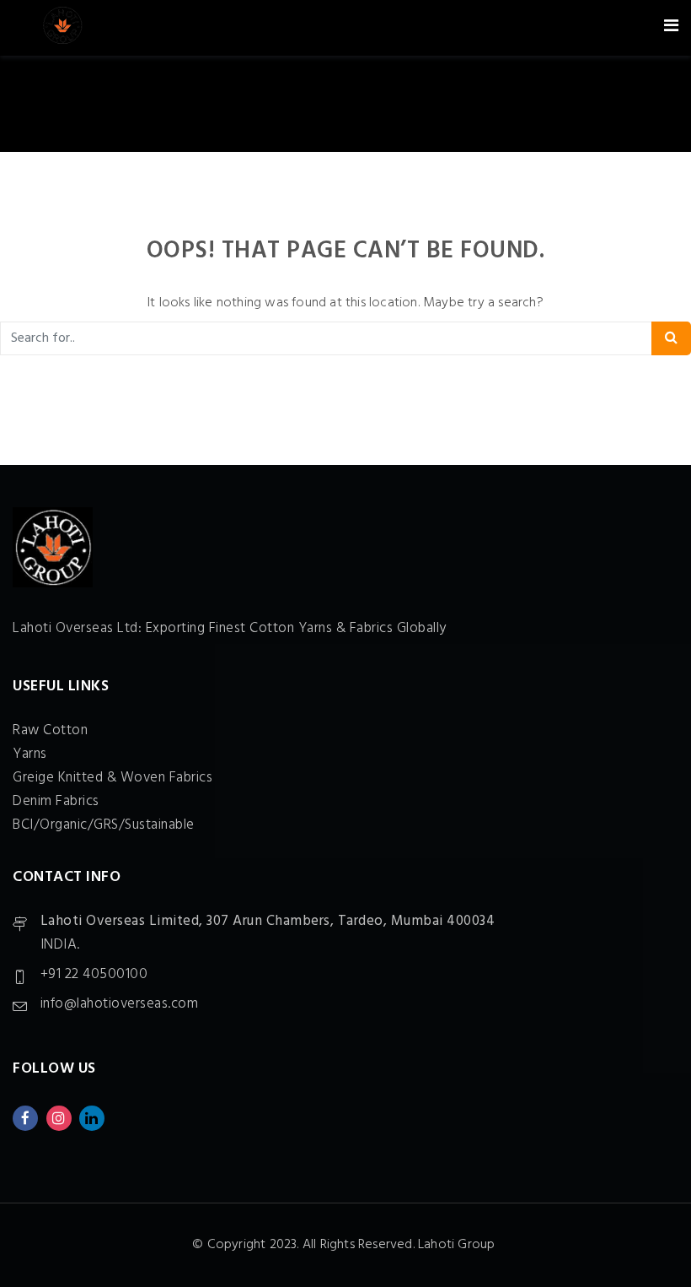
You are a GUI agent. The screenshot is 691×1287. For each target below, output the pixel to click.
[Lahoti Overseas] (62, 28)
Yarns (30, 754)
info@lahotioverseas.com (119, 1003)
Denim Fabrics (56, 801)
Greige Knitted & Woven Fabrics (112, 777)
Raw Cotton (50, 730)
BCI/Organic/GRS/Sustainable (104, 825)
